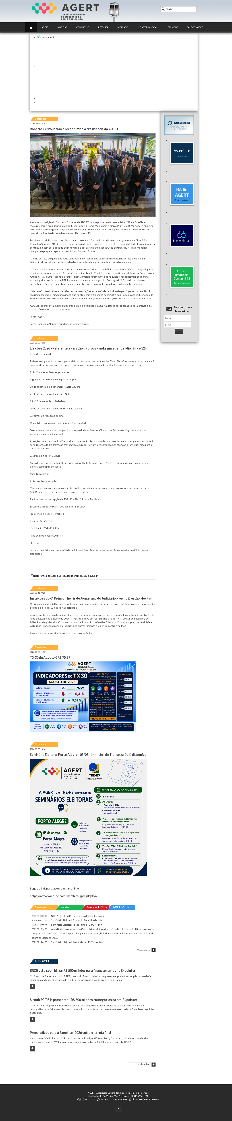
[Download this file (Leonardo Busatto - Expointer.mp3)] (32, 988)
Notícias (62, 27)
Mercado (122, 27)
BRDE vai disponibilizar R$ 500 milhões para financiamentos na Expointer (82, 970)
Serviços (173, 27)
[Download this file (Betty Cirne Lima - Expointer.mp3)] (32, 1050)
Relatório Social (148, 27)
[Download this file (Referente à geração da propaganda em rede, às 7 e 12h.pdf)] (32, 575)
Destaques (40, 118)
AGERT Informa (121, 907)
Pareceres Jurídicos (97, 907)
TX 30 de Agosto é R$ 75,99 (50, 657)
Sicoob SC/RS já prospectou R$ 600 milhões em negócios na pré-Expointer (83, 1000)
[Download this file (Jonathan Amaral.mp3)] (32, 1021)
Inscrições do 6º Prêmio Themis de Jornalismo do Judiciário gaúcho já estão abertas (91, 598)
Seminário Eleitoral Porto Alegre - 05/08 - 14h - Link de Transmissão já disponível (88, 755)
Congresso (82, 27)
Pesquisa (103, 27)
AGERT (45, 27)
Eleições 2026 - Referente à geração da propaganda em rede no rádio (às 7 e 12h (88, 348)
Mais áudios (144, 1064)
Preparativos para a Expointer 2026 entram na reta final (70, 1033)
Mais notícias (143, 950)
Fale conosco (195, 27)
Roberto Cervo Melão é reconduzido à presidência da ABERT (74, 129)
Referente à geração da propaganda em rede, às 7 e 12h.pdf (66, 575)
